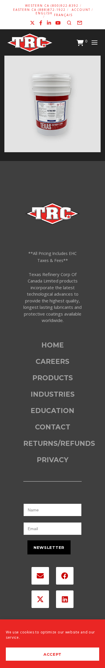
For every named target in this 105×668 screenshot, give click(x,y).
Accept (52, 654)
